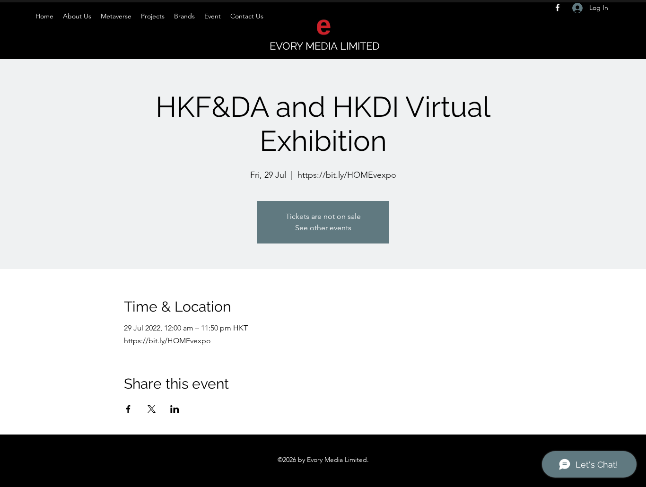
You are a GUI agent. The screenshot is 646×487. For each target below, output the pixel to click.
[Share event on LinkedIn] (174, 409)
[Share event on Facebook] (128, 409)
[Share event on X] (151, 409)
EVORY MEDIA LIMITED (325, 46)
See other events (323, 227)
